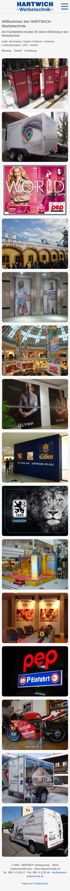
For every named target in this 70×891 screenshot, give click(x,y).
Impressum (27, 883)
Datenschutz (41, 883)
